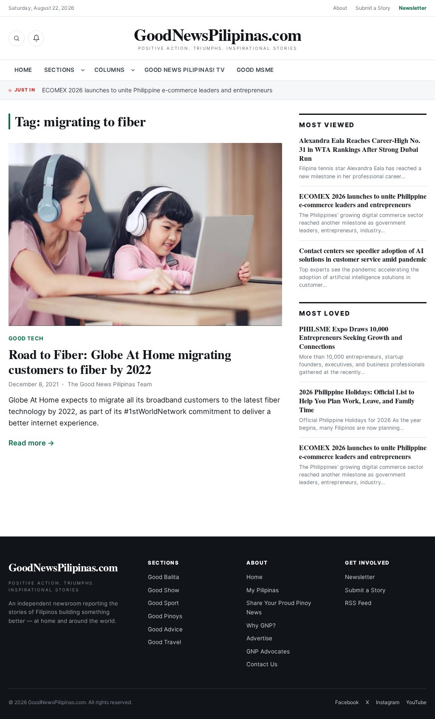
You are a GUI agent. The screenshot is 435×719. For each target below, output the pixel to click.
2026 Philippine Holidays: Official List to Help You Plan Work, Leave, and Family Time (357, 400)
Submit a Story (373, 8)
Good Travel (164, 642)
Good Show (163, 590)
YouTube (416, 702)
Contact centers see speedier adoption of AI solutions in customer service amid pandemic (363, 254)
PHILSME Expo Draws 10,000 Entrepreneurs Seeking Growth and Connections (350, 337)
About (340, 8)
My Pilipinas (262, 590)
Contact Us (261, 664)
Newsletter (413, 8)
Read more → (31, 443)
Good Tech (25, 338)
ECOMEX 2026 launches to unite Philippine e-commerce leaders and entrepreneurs (157, 90)
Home (23, 69)
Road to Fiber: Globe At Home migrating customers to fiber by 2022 (119, 361)
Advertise (259, 638)
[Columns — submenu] (132, 70)
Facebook (347, 702)
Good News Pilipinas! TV (184, 69)
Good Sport (163, 602)
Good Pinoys (165, 616)
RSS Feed (358, 602)
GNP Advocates (268, 651)
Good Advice (165, 629)
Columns (109, 69)
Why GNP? (261, 625)
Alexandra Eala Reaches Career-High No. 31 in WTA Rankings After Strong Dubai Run (359, 149)
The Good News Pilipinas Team (110, 384)
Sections (59, 69)
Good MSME (255, 69)
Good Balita (163, 576)
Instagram (387, 702)
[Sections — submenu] (82, 70)
